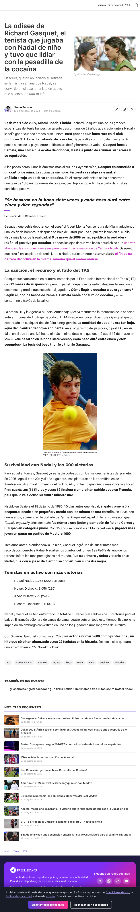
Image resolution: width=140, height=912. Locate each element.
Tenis (16, 851)
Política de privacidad (19, 896)
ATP (25, 851)
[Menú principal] (3, 5)
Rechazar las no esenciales (91, 904)
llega (68, 662)
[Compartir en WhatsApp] (124, 109)
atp (8, 662)
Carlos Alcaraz (24, 662)
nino (91, 662)
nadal (80, 662)
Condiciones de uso (117, 892)
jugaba (56, 662)
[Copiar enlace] (116, 109)
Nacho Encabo (23, 107)
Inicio (7, 851)
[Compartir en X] (132, 109)
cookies (50, 896)
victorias (119, 662)
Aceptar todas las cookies (48, 904)
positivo (104, 662)
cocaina (42, 662)
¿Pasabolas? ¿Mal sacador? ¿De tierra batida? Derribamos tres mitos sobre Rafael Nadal (71, 689)
